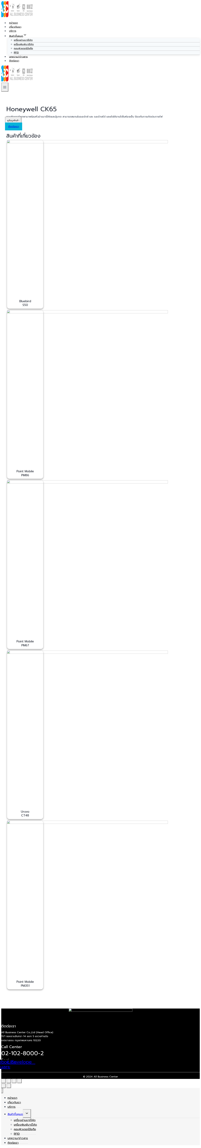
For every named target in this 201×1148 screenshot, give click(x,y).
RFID (16, 52)
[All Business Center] (17, 16)
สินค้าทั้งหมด (15, 1114)
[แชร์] (9, 1081)
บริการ (12, 31)
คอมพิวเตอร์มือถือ (23, 48)
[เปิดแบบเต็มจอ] (14, 1081)
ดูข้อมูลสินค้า (13, 120)
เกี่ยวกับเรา (15, 27)
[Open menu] (4, 87)
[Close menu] (2, 1090)
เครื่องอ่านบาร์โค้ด (23, 40)
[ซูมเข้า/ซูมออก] (19, 1081)
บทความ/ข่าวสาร (18, 57)
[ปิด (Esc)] (3, 1081)
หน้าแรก (13, 23)
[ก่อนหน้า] (3, 1086)
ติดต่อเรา (14, 61)
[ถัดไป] (9, 1086)
